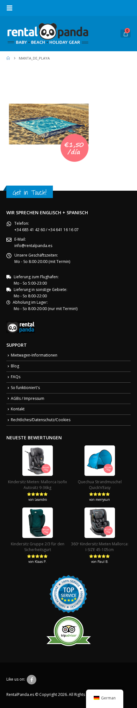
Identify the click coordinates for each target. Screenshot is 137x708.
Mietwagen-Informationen (34, 355)
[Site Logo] (47, 33)
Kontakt (18, 409)
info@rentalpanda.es (33, 245)
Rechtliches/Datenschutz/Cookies (40, 419)
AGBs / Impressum (27, 398)
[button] (11, 8)
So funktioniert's (25, 387)
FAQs (15, 376)
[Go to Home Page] (8, 58)
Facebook (31, 679)
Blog (15, 366)
